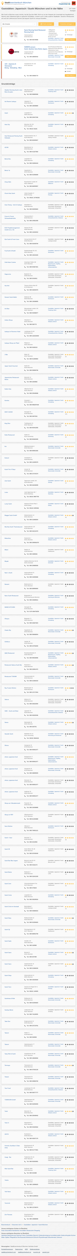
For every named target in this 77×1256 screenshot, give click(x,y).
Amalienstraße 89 (28, 52)
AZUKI (6, 147)
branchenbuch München (18, 2)
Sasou (6, 722)
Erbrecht (35, 1237)
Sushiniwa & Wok (10, 998)
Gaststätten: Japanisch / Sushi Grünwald (55, 561)
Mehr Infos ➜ (70, 39)
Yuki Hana (8, 1191)
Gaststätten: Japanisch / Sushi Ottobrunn (55, 182)
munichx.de (36, 1252)
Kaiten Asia (8, 389)
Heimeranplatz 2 (28, 35)
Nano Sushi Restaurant (11, 595)
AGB (26, 1249)
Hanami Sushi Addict (11, 297)
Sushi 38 (7, 849)
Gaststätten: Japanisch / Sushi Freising (55, 194)
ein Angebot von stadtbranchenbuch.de (15, 4)
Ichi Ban (7, 308)
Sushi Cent (8, 883)
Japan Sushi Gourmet (11, 366)
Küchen (73, 1235)
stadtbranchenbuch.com (8, 1252)
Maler (3, 1237)
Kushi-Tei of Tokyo (10, 469)
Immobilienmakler (55, 1235)
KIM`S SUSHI (9, 412)
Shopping (37, 1230)
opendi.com (45, 1252)
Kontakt (69, 71)
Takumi (7, 1033)
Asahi (6, 113)
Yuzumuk (7, 1203)
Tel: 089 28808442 (32, 56)
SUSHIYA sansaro (35, 48)
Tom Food (8, 1088)
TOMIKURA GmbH (10, 1099)
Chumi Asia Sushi (10, 193)
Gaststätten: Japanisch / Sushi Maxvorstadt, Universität (55, 56)
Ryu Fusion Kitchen (10, 688)
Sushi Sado (8, 941)
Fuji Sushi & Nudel (10, 250)
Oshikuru (7, 641)
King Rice (7, 423)
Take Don (7, 1021)
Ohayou (7, 618)
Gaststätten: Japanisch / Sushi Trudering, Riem (55, 90)
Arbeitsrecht (29, 1237)
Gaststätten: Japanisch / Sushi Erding (55, 504)
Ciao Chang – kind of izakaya (13, 205)
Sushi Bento (8, 872)
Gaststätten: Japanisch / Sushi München (36, 1224)
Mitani (6, 549)
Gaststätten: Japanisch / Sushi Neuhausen (55, 102)
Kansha (7, 400)
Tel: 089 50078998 (32, 39)
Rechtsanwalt (22, 1237)
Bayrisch (35, 1235)
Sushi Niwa (8, 918)
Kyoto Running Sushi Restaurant (35, 31)
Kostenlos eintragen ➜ (67, 24)
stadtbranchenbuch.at (24, 1252)
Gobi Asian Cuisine (10, 262)
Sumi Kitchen (8, 826)
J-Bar (6, 354)
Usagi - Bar (8, 1157)
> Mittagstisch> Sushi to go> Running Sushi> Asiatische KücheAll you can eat (53, 33)
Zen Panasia (8, 1214)
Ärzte (3, 1230)
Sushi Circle (8, 895)
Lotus (6, 492)
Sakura (7, 699)
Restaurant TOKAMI (11, 676)
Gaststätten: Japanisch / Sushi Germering (55, 435)
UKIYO (7, 1134)
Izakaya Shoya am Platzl (12, 343)
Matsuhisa (8, 538)
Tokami (7, 1077)
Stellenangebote (35, 1249)
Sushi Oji (7, 929)
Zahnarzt (59, 1237)
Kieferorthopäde (66, 1235)
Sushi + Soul (8, 837)
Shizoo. (7, 745)
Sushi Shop (8, 975)
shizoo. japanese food (11, 757)
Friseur (24, 1235)
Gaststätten (29, 1235)
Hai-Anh (7, 285)
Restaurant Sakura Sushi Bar (13, 665)
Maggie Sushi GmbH (11, 515)
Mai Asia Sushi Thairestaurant (13, 527)
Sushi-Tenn (8, 987)
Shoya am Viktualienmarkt (12, 803)
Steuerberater (52, 1237)
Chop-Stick (8, 182)
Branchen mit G (17, 1224)
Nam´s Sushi (8, 572)
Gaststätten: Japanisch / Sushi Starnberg (55, 493)
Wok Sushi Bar (9, 1168)
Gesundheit (8, 1230)
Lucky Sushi (8, 504)
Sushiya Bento (9, 1010)
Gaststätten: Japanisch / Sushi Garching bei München (55, 596)
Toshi (6, 1111)
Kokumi (7, 458)
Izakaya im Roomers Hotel (12, 331)
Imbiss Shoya (9, 320)
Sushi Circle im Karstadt (12, 906)
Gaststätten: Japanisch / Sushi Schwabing (55, 64)
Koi (5, 446)
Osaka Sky (8, 630)
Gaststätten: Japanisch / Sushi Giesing (55, 481)
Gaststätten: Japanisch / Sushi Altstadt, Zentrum (55, 148)
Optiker (7, 1237)
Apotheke (4, 1235)
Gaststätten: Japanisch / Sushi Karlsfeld (55, 125)
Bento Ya (7, 170)
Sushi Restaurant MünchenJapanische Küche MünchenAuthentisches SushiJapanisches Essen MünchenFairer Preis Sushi (55, 50)
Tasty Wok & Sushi (10, 1054)
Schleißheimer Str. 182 (30, 64)
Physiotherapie (43, 1237)
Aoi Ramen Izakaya (10, 101)
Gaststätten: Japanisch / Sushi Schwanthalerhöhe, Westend (55, 39)
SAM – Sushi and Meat (11, 711)
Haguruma (8, 274)
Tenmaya (7, 1065)
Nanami (7, 584)
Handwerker (15, 1230)
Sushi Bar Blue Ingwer (11, 860)
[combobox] (2, 24)
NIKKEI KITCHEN (10, 607)
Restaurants (30, 1230)
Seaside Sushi (9, 734)
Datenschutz (19, 1249)
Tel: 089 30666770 (32, 75)
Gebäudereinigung (44, 1235)
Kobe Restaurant (10, 435)
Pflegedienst (13, 1237)
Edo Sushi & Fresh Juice (12, 239)
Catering (18, 1235)
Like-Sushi (8, 481)
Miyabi (6, 561)
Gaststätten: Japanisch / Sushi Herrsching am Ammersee (55, 734)
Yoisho (7, 1180)
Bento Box (8, 159)
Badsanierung (11, 1235)
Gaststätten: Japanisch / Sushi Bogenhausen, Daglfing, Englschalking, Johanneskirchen (55, 264)
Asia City (7, 124)
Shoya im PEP (9, 814)
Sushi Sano (8, 952)
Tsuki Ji (7, 1122)
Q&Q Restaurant (9, 653)
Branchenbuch (5, 1224)
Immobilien (23, 1230)
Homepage (69, 34)
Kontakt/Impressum (7, 1249)
